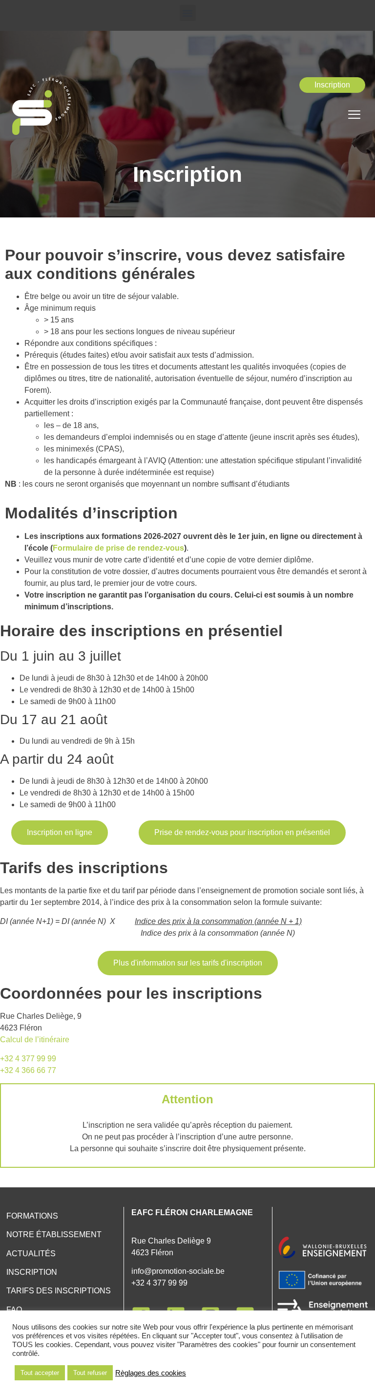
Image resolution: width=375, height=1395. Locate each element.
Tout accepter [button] (40, 1372)
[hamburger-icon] (354, 116)
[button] (188, 13)
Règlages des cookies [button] (150, 1373)
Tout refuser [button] (90, 1372)
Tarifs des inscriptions (58, 1291)
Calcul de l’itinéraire (34, 1039)
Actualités (31, 1253)
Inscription (31, 1272)
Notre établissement (54, 1234)
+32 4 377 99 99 (28, 1058)
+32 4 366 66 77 (28, 1070)
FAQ (14, 1310)
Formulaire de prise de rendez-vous (118, 548)
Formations (32, 1216)
